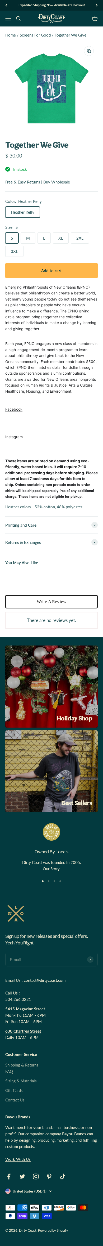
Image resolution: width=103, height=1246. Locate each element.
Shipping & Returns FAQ (21, 1068)
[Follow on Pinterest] (49, 1176)
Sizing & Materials (21, 1080)
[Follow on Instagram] (35, 1176)
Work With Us (18, 1159)
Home (10, 35)
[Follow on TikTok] (62, 1176)
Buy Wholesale (56, 182)
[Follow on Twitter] (22, 1176)
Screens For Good (35, 35)
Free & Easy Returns (22, 182)
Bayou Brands (74, 1133)
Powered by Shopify (53, 1230)
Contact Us (15, 1099)
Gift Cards (14, 1090)
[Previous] (6, 5)
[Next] (97, 5)
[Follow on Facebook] (8, 1176)
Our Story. (51, 868)
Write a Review (51, 601)
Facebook (13, 409)
